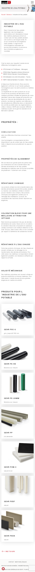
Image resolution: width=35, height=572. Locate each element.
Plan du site (28, 569)
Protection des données (9, 565)
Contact (11, 562)
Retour (10, 551)
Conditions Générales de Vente (13, 569)
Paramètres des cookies (26, 565)
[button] (3, 568)
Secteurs (9, 14)
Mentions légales (21, 562)
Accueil (3, 14)
